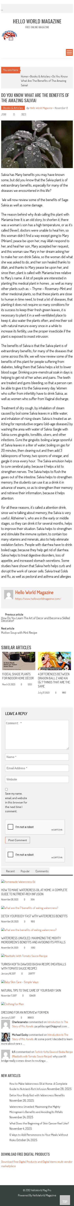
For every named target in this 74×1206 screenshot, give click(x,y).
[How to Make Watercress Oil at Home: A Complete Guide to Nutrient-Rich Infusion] (18, 881)
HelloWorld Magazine (44, 1195)
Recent (10, 871)
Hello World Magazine (41, 107)
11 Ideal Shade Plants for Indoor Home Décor (18, 676)
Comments (42, 871)
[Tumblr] (25, 603)
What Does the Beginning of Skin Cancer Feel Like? (39, 1123)
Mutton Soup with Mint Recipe (19, 633)
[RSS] (21, 603)
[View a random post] (3, 53)
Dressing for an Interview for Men (25, 1012)
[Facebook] (16, 603)
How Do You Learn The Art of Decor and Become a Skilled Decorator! (35, 620)
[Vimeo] (34, 603)
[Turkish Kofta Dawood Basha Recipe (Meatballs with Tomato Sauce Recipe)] (24, 956)
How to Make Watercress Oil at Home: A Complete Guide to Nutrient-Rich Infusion (34, 892)
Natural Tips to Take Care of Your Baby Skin (31, 990)
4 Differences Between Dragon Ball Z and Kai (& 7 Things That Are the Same (54, 680)
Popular (25, 871)
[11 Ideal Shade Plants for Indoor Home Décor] (18, 661)
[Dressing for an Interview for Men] (12, 1004)
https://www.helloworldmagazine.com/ (38, 599)
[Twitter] (29, 603)
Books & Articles (40, 76)
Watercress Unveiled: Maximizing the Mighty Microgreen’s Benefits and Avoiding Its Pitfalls (33, 940)
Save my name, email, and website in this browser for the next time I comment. (16, 802)
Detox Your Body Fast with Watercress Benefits (34, 916)
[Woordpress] (38, 603)
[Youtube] (42, 603)
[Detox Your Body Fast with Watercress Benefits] (29, 907)
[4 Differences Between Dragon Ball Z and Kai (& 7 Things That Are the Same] (54, 661)
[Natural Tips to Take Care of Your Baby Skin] (19, 982)
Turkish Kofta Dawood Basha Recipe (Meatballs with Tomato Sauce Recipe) (33, 966)
